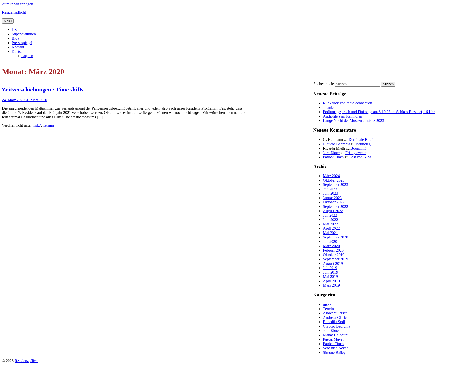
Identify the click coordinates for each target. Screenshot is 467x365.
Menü (8, 21)
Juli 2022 (330, 215)
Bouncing (363, 144)
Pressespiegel (22, 43)
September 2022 (335, 206)
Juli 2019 (330, 268)
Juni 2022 (330, 220)
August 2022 (333, 211)
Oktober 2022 (333, 202)
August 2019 (333, 263)
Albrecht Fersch (335, 313)
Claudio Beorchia (336, 144)
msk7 (37, 125)
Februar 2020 (333, 250)
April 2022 (331, 228)
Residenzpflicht (14, 12)
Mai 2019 (330, 276)
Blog (15, 38)
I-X (14, 29)
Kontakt (18, 47)
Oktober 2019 (333, 255)
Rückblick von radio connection (347, 103)
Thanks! (329, 107)
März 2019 (331, 285)
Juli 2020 (330, 241)
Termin (48, 125)
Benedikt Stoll (334, 322)
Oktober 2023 (333, 180)
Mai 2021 (330, 233)
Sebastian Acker (335, 348)
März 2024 (331, 176)
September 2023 (335, 184)
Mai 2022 (330, 224)
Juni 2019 (330, 272)
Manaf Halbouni (335, 335)
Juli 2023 (330, 189)
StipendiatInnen (24, 34)
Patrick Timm (333, 157)
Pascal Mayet (333, 339)
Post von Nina (360, 157)
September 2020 (335, 237)
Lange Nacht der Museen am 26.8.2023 (353, 121)
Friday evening (356, 153)
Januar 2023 (332, 198)
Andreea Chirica (335, 317)
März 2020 (331, 246)
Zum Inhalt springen (17, 4)
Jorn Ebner (331, 153)
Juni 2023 (330, 193)
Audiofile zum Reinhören (342, 116)
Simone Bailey (334, 352)
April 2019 (331, 281)
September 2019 (335, 259)
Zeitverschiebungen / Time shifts (42, 89)
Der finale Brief (361, 139)
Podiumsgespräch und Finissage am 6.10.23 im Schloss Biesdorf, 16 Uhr (379, 112)
